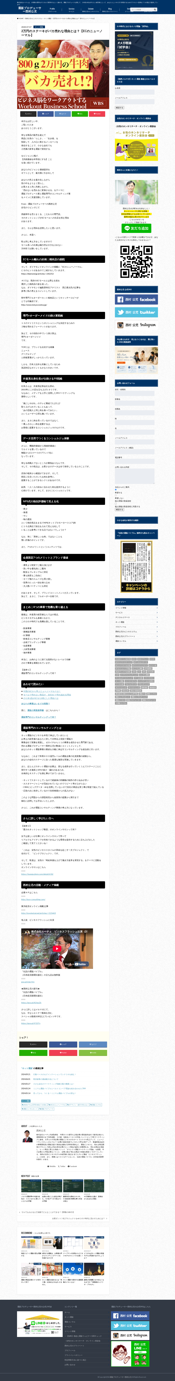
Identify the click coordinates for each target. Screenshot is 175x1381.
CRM (134, 672)
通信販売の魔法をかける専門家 (126, 694)
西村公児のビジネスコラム (90, 9)
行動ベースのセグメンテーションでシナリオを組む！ (54, 1074)
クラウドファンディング (129, 675)
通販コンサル (96, 1105)
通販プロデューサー (134, 700)
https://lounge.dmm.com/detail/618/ (37, 874)
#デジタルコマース (140, 662)
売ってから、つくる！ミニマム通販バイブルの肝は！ (54, 1093)
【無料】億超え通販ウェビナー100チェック (84, 1336)
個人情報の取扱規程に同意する (127, 506)
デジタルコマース (122, 617)
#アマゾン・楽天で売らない (78, 1105)
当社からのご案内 (122, 487)
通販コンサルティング (139, 697)
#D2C (134, 659)
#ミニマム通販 (137, 668)
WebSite (53, 1166)
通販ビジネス (120, 700)
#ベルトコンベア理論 (123, 668)
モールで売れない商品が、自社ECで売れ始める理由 (47, 694)
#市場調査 (148, 668)
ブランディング (143, 684)
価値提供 (153, 687)
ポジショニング (121, 687)
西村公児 (41, 1130)
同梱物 (118, 691)
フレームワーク (130, 684)
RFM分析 (150, 672)
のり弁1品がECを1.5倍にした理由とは (40, 698)
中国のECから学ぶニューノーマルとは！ (42, 691)
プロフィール (52, 9)
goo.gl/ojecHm (27, 982)
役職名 (117, 409)
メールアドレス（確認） (125, 448)
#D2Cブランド (143, 659)
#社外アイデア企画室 (123, 672)
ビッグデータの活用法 (146, 681)
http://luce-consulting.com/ (33, 899)
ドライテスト (149, 678)
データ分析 (138, 678)
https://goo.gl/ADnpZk (31, 1002)
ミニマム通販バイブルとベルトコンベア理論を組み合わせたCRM (59, 1088)
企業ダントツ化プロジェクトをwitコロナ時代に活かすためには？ (78, 1218)
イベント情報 (129, 9)
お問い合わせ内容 (122, 467)
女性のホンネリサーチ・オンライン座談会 (83, 1341)
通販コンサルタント (30, 1109)
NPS (144, 672)
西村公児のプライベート (110, 9)
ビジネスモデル (130, 681)
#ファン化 (152, 665)
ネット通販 (27, 1068)
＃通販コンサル (121, 703)
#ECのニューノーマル (57, 1105)
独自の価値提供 (136, 691)
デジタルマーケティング (124, 678)
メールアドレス (121, 98)
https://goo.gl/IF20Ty (30, 1023)
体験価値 (144, 687)
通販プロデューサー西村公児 (121, 1377)
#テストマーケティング (124, 662)
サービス (71, 9)
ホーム (67, 1312)
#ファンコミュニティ (139, 665)
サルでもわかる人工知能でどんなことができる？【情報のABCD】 (48, 1212)
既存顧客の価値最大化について (45, 1079)
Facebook (73, 1166)
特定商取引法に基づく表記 (75, 1360)
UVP (117, 675)
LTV (139, 672)
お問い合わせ (148, 9)
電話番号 (118, 457)
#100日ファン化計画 (123, 659)
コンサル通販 (144, 675)
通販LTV (142, 694)
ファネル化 (119, 684)
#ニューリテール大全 (123, 665)
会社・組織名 (120, 389)
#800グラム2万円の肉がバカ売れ (35, 1105)
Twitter (62, 1166)
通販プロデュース (47, 1109)
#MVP (152, 659)
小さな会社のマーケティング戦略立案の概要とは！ (54, 1084)
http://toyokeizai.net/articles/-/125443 (38, 913)
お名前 (117, 88)
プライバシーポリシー (74, 1355)
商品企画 (125, 691)
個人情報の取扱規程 (123, 501)
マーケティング (133, 687)
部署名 (117, 399)
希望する (118, 492)
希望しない (119, 498)
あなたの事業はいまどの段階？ (35, 703)
